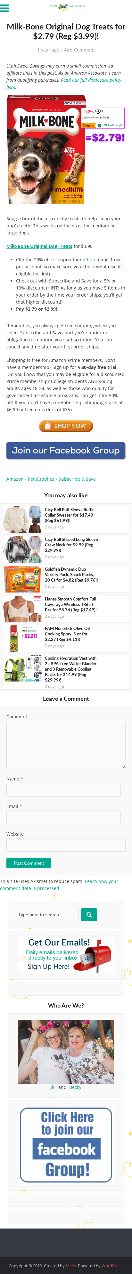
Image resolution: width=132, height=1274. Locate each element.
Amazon (15, 479)
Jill (53, 1087)
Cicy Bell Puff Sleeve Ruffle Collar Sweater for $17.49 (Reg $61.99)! (70, 515)
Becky (75, 1087)
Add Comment (79, 50)
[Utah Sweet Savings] (66, 7)
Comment (16, 717)
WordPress (112, 1266)
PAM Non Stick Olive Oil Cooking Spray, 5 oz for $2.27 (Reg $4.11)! (67, 634)
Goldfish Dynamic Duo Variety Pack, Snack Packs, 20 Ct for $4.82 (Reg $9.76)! (71, 575)
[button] (116, 102)
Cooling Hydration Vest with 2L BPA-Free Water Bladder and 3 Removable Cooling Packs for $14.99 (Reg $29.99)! (70, 669)
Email (14, 806)
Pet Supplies (41, 479)
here (92, 260)
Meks (71, 1266)
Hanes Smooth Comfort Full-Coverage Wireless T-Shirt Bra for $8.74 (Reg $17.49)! (71, 604)
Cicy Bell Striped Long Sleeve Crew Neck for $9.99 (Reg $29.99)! (71, 545)
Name (14, 779)
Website (15, 834)
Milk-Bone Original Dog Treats (39, 246)
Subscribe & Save (77, 479)
